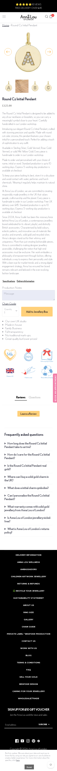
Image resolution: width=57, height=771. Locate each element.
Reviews (20, 397)
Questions (34, 397)
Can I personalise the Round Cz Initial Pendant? (26, 497)
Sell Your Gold (28, 677)
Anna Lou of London (37, 748)
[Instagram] (27, 740)
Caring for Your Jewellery (28, 691)
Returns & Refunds (28, 583)
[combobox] (10, 311)
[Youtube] (21, 740)
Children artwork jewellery (28, 576)
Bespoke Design (28, 684)
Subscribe (43, 724)
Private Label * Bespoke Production (28, 634)
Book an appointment (55, 388)
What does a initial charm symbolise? (28, 488)
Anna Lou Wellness (28, 562)
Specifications (9, 281)
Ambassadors (28, 569)
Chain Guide (9, 303)
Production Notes (12, 287)
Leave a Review (28, 413)
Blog (29, 655)
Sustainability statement (28, 598)
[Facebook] (16, 740)
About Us (28, 605)
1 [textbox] (4, 312)
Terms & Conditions (28, 662)
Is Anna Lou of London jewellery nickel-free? (27, 519)
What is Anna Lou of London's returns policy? (26, 530)
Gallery (28, 619)
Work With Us (28, 648)
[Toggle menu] (4, 16)
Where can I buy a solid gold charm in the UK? (26, 478)
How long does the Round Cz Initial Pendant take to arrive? (25, 445)
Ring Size (28, 612)
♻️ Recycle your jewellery (28, 591)
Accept (29, 767)
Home (5, 25)
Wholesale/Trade (28, 698)
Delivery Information (25, 281)
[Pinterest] (32, 740)
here (18, 760)
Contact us (29, 641)
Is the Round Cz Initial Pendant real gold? (25, 467)
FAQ (28, 670)
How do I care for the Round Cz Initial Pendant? (27, 456)
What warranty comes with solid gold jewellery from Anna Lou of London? (26, 508)
